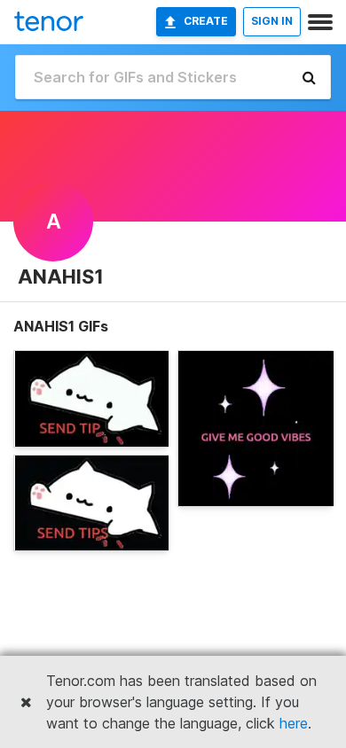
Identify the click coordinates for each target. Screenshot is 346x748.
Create (206, 20)
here (293, 723)
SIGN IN (272, 20)
